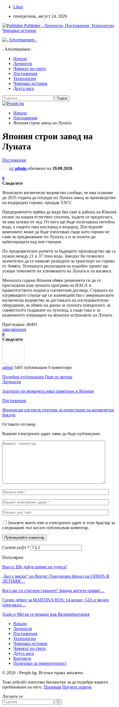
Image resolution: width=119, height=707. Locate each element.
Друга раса (23, 88)
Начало (20, 58)
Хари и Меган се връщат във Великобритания (45, 614)
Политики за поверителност (40, 663)
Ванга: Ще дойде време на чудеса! (34, 566)
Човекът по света (29, 68)
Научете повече (77, 687)
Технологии (24, 78)
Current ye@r (16, 547)
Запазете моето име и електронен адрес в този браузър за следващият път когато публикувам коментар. (58, 525)
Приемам (52, 687)
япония (19, 329)
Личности (22, 63)
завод (7, 329)
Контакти (22, 658)
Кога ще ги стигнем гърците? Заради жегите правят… (53, 590)
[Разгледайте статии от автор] (13, 362)
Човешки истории (30, 83)
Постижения (25, 73)
